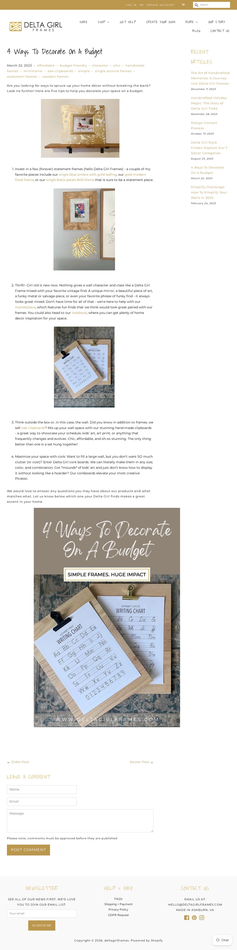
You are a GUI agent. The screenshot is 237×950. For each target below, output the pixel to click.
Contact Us (220, 30)
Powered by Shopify (147, 940)
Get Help (128, 22)
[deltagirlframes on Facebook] (186, 918)
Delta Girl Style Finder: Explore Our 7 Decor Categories (209, 148)
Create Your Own (161, 22)
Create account (160, 4)
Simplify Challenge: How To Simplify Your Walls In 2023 (209, 192)
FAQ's (118, 899)
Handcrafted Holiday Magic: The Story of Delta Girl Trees (209, 103)
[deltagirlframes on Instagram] (201, 918)
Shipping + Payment (118, 904)
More (191, 22)
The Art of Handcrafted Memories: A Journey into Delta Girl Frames (210, 78)
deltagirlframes (116, 940)
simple (84, 71)
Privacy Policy (118, 909)
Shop (102, 22)
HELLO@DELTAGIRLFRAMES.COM (195, 904)
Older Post (20, 762)
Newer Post (139, 762)
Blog (196, 30)
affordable (46, 65)
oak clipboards (60, 71)
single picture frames (113, 71)
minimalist (33, 71)
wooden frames (55, 76)
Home (84, 22)
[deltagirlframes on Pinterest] (194, 918)
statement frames (22, 76)
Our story (217, 22)
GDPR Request (118, 915)
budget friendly (73, 65)
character (100, 65)
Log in (131, 4)
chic (117, 65)
